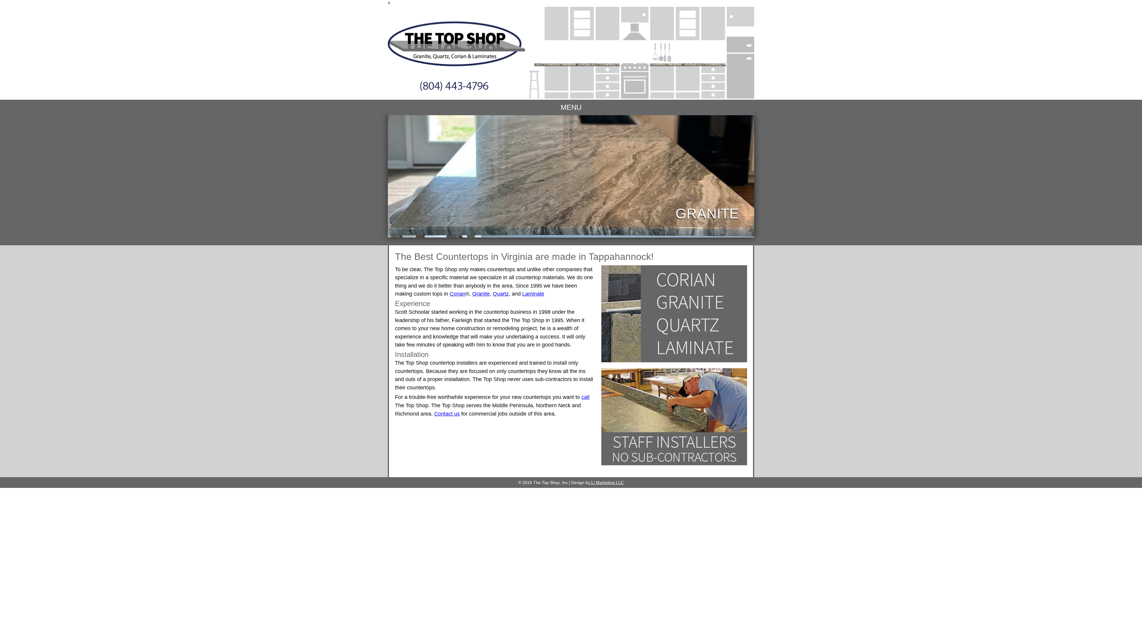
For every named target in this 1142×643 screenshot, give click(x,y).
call (585, 397)
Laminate (533, 294)
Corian (457, 294)
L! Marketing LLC (607, 482)
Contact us (447, 414)
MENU (571, 107)
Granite (481, 294)
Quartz (501, 294)
